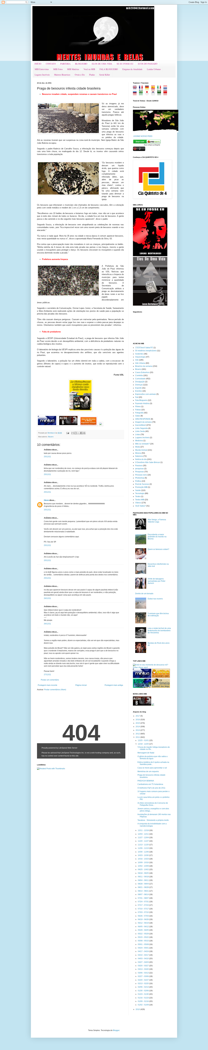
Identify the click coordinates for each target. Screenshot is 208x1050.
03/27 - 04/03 (143, 962)
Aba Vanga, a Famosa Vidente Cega (157, 521)
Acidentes (139, 354)
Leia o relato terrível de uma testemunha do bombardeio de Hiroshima (159, 630)
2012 (138, 734)
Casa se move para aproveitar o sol (152, 768)
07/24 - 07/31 (143, 902)
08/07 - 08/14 (143, 894)
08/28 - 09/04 (143, 884)
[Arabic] (160, 94)
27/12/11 (47, 674)
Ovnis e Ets (80, 74)
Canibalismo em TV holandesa (150, 784)
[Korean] (154, 94)
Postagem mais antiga (114, 685)
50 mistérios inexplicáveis (146, 351)
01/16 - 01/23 (143, 998)
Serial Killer (104, 74)
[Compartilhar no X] (78, 433)
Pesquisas (139, 472)
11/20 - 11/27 (143, 841)
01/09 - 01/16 (143, 1001)
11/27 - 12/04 (143, 837)
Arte (137, 360)
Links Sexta (140, 431)
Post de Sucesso (142, 484)
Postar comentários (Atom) (55, 690)
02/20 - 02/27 (143, 980)
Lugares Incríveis (42, 74)
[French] (142, 89)
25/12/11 (47, 457)
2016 (138, 720)
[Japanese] (148, 94)
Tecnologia (139, 493)
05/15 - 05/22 (143, 937)
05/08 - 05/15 (143, 941)
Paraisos (139, 466)
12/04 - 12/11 (143, 834)
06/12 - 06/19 (143, 923)
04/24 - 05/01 (143, 948)
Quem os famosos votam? (158, 549)
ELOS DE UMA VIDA (102, 63)
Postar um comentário (50, 680)
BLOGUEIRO (81, 63)
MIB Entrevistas (42, 69)
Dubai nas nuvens (155, 599)
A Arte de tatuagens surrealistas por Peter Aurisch (156, 581)
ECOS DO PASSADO (147, 63)
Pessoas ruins (141, 475)
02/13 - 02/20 (143, 983)
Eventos (138, 391)
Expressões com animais (145, 394)
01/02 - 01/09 (143, 1005)
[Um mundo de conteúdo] (142, 687)
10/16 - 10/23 (143, 859)
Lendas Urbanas (154, 69)
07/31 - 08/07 (143, 898)
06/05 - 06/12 (143, 927)
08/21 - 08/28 (143, 887)
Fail (136, 397)
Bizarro (50, 437)
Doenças (139, 385)
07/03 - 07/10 (143, 912)
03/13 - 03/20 (143, 969)
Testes (138, 496)
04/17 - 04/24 (143, 951)
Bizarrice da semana (143, 366)
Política (138, 481)
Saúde (138, 490)
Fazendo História (142, 403)
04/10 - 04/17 (143, 955)
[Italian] (160, 89)
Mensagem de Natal (145, 753)
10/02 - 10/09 (143, 866)
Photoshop (139, 478)
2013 (138, 730)
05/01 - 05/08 (143, 944)
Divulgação (140, 382)
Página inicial (81, 685)
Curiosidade (140, 379)
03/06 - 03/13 (143, 973)
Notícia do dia (141, 459)
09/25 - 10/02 (143, 869)
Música (138, 453)
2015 (138, 723)
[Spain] (154, 89)
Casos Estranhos (142, 372)
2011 (138, 737)
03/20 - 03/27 (143, 966)
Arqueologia (140, 357)
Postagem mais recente (47, 685)
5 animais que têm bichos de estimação (158, 614)
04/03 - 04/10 (143, 958)
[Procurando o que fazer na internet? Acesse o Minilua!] (142, 677)
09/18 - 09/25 (143, 873)
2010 (138, 1009)
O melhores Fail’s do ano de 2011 (151, 788)
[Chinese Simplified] (166, 94)
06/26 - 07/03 (143, 916)
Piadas (92, 74)
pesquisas (139, 469)
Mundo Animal (141, 450)
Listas (137, 434)
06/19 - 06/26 (143, 919)
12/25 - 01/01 (143, 740)
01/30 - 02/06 (143, 991)
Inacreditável (140, 425)
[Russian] (136, 94)
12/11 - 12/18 (143, 830)
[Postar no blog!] (75, 433)
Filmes (138, 406)
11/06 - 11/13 (143, 848)
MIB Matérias (73, 69)
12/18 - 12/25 (143, 744)
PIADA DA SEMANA (145, 781)
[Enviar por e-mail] (72, 433)
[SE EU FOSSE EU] (150, 255)
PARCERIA (65, 63)
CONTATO (51, 63)
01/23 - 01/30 (143, 994)
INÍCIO (38, 63)
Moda (137, 447)
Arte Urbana (140, 363)
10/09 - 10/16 (143, 862)
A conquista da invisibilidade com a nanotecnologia (152, 825)
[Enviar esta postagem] (68, 433)
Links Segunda (141, 428)
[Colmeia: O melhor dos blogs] (161, 687)
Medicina (139, 441)
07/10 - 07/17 (143, 909)
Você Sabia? (140, 506)
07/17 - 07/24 (143, 905)
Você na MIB (89, 69)
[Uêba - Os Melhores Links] (161, 677)
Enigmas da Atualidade (132, 69)
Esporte (138, 388)
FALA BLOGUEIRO (109, 69)
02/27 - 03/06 (143, 976)
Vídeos (138, 503)
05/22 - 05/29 (143, 934)
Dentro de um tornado (144, 593)
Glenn (46, 500)
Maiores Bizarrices (62, 74)
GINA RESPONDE (142, 419)
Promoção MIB (141, 487)
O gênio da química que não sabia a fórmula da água (152, 757)
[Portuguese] (142, 94)
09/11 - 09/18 (143, 877)
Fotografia (139, 413)
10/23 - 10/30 (143, 855)
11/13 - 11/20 (143, 845)
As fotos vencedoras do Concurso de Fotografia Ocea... (152, 804)
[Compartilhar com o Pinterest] (84, 433)
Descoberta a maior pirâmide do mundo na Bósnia (157, 536)
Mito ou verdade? (142, 444)
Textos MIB (139, 500)
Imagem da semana (143, 422)
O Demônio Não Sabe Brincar (147, 462)
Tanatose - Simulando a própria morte (153, 820)
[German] (148, 89)
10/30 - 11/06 (143, 852)
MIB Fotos (58, 69)
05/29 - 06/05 (143, 930)
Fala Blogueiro (141, 400)
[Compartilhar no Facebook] (81, 433)
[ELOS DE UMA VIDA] (150, 305)
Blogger (116, 1030)
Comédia (139, 375)
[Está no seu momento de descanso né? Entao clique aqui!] (152, 667)
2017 (138, 716)
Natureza (139, 456)
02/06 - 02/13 (143, 987)
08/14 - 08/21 (143, 891)
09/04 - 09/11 (143, 880)
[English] (136, 89)
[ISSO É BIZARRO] (153, 705)
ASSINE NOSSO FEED (142, 136)
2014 (138, 727)
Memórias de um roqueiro (148, 771)
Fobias (138, 410)
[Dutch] (166, 89)
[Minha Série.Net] (80, 411)
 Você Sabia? (144, 348)
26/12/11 (47, 598)
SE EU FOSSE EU (125, 63)
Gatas (137, 416)
